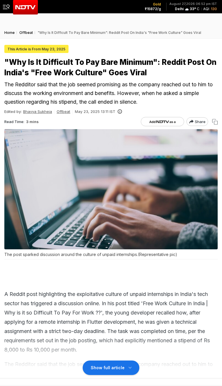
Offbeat (63, 111)
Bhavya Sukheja (37, 111)
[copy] (215, 122)
